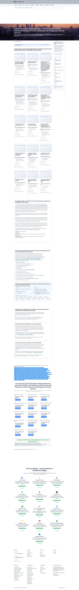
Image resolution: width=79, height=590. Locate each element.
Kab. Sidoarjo (44, 370)
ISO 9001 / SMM (37, 292)
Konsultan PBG (29, 580)
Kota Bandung (24, 368)
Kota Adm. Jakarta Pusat (26, 370)
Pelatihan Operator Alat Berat (32, 568)
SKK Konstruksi (29, 567)
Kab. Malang (19, 375)
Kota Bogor (47, 376)
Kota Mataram (42, 373)
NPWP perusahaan (19, 266)
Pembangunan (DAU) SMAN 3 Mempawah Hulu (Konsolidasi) (20, 154)
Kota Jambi (48, 370)
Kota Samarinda (27, 369)
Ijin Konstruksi (29, 571)
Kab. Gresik (41, 375)
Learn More (18, 399)
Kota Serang (30, 372)
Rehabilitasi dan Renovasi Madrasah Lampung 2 (32, 62)
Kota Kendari (16, 371)
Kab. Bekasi (20, 370)
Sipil (23, 5)
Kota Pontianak (32, 369)
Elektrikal (32, 5)
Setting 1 (54, 551)
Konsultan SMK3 (29, 570)
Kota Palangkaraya (28, 377)
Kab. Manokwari (39, 368)
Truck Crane (17, 298)
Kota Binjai (36, 378)
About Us (28, 551)
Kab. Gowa (20, 377)
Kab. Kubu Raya (22, 376)
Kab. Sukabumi (24, 375)
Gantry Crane (34, 298)
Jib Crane (43, 298)
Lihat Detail (22, 488)
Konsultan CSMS (29, 569)
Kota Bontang (38, 375)
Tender (16, 5)
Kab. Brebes (23, 378)
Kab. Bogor (19, 371)
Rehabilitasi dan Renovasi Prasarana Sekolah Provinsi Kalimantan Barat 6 (33, 95)
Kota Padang (36, 369)
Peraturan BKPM (16, 579)
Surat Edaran (16, 577)
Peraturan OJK (16, 578)
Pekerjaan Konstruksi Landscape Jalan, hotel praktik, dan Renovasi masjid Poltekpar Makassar (46, 126)
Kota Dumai (23, 377)
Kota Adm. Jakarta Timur (44, 368)
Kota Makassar (37, 367)
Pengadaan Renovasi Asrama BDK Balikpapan (32, 125)
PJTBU (41, 289)
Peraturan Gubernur (17, 576)
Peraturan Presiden (17, 570)
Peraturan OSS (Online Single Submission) (18, 573)
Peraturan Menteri (17, 571)
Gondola (39, 298)
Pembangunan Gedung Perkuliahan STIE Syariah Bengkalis (32, 154)
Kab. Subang (16, 374)
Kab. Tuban (15, 375)
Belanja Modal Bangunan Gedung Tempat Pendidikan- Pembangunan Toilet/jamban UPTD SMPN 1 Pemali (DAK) (46, 96)
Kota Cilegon (31, 374)
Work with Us (29, 555)
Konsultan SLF (29, 581)
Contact (41, 554)
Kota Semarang (29, 368)
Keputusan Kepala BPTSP (18, 568)
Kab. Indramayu (31, 376)
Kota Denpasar (50, 374)
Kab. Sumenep (44, 376)
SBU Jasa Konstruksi (30, 574)
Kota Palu (20, 373)
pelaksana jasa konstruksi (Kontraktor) (33, 258)
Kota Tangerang (16, 367)
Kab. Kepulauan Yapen (41, 377)
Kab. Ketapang (16, 377)
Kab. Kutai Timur (33, 373)
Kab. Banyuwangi (16, 373)
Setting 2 (54, 553)
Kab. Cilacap (23, 371)
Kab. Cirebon (45, 375)
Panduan (52, 5)
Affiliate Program (43, 555)
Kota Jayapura (45, 369)
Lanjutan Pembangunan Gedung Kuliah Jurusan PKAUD (32, 180)
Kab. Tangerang (40, 369)
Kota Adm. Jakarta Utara (38, 370)
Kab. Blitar (40, 378)
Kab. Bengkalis (33, 375)
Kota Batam (44, 372)
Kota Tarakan (44, 378)
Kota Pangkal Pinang (32, 378)
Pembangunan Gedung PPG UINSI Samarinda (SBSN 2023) (46, 180)
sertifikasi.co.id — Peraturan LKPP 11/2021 (25, 334)
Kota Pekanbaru (16, 370)
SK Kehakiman (26, 263)
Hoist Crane (22, 298)
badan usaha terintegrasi (35, 259)
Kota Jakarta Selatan (40, 371)
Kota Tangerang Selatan (29, 371)
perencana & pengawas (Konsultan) (22, 259)
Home (16, 7)
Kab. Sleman (26, 376)
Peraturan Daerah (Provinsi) (18, 575)
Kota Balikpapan (32, 370)
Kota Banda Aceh (33, 368)
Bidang (23, 7)
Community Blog (30, 553)
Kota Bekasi (22, 369)
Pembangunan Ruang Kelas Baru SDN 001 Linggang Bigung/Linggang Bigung (20, 62)
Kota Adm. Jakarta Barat (22, 367)
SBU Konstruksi (29, 577)
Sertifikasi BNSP (29, 583)
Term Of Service (42, 568)
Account (41, 551)
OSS (23, 262)
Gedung (19, 5)
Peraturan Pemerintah (17, 569)
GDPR (41, 571)
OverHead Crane (28, 298)
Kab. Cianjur (47, 378)
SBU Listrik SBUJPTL (30, 575)
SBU (18, 229)
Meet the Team (29, 556)
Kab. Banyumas (39, 376)
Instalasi (27, 5)
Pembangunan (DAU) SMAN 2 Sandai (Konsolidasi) (20, 125)
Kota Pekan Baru (39, 372)
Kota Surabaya (32, 367)
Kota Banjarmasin (48, 372)
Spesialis (37, 5)
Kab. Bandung (22, 372)
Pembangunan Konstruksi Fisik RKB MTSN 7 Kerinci (45, 154)
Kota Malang (35, 374)
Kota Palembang (42, 367)
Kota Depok (34, 371)
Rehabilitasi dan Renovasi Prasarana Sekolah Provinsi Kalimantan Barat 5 (20, 95)
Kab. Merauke (46, 377)
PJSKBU (44, 289)
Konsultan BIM (29, 582)
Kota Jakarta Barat (40, 374)
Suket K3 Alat (29, 576)
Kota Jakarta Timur (16, 372)
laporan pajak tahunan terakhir (32, 278)
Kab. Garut (44, 371)
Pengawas (47, 5)
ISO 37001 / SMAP (37, 293)
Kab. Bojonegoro (34, 372)
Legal (41, 553)
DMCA (41, 570)
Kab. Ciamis (19, 378)
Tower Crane (48, 298)
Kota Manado (29, 373)
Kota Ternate (27, 374)
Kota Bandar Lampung (17, 369)
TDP (17, 268)
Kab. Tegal (15, 378)
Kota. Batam (35, 376)
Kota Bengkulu (45, 374)
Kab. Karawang (25, 373)
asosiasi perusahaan (30, 269)
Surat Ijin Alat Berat (30, 573)
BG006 (26, 7)
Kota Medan (28, 367)
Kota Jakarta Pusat (16, 376)
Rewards (28, 554)
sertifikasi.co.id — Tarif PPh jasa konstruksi (34, 352)
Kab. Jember (46, 373)
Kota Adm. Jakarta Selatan (18, 368)
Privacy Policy (42, 556)
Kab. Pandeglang (28, 375)
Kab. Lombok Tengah (34, 377)
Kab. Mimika (26, 378)
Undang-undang (16, 567)
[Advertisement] (39, 16)
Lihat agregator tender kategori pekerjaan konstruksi (32, 44)
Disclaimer (42, 567)
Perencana (42, 5)
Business (19, 7)
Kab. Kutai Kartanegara (21, 374)
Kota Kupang (26, 372)
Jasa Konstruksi (42, 205)
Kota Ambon (38, 373)
